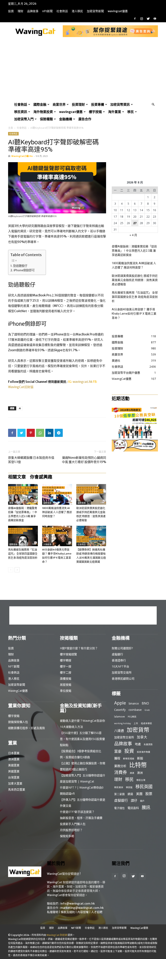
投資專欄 (97, 104)
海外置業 (114, 112)
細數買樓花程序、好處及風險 (26, 728)
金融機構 (65, 119)
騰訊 (146, 807)
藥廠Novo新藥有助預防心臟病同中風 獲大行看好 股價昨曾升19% (84, 460)
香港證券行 (119, 660)
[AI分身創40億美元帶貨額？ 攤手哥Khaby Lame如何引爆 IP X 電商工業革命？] (57, 536)
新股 (140, 758)
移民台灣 (140, 780)
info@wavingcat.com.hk (77, 903)
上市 (136, 723)
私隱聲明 (52, 912)
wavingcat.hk (83, 382)
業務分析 (120, 766)
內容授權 (83, 912)
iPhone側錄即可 (24, 270)
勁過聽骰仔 (20, 266)
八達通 (119, 731)
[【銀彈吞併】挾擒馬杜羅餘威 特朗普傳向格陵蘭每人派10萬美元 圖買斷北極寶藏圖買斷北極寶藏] (91, 536)
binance (134, 703)
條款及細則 (68, 912)
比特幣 (138, 765)
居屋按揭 (65, 685)
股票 (148, 794)
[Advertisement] (83, 70)
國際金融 (39, 104)
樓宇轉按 (65, 660)
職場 (11, 503)
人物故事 (47, 544)
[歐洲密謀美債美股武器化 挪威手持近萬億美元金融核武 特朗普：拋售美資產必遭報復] (91, 494)
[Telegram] (59, 433)
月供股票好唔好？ (71, 830)
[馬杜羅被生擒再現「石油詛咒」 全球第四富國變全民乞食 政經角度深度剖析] (23, 536)
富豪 (117, 751)
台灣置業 (13, 777)
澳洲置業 (13, 759)
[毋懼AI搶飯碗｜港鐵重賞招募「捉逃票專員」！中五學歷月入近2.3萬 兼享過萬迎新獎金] (23, 494)
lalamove (119, 716)
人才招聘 (96, 912)
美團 (139, 794)
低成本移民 (146, 723)
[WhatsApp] (40, 433)
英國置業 (13, 771)
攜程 (117, 758)
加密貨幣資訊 (120, 104)
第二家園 (119, 794)
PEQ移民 (132, 716)
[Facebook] (135, 18)
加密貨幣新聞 (95, 11)
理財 (20, 11)
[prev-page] (10, 569)
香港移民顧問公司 (123, 678)
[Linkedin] (49, 433)
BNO (145, 703)
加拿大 (142, 737)
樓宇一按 (65, 666)
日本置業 (13, 753)
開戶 (142, 800)
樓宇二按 (65, 672)
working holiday (122, 723)
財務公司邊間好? (122, 648)
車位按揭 (65, 691)
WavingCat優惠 (118, 11)
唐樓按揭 (65, 678)
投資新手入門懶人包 (72, 824)
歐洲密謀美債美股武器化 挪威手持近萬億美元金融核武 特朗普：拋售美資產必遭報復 (135, 280)
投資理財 (78, 104)
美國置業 (13, 765)
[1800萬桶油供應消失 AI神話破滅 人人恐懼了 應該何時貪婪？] (57, 494)
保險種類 (46, 119)
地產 (138, 744)
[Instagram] (141, 18)
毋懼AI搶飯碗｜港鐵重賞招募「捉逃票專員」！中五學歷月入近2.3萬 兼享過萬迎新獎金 (134, 251)
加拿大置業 (15, 783)
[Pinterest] (31, 433)
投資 (11, 11)
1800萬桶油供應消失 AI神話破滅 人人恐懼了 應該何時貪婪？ (57, 512)
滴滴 (132, 773)
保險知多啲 (67, 836)
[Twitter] (148, 18)
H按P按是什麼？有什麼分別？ (79, 648)
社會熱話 (62, 11)
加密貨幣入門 (24, 119)
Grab (147, 710)
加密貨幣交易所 (122, 672)
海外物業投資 (43, 112)
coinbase (135, 710)
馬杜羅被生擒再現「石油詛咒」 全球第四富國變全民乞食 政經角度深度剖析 (22, 553)
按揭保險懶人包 (18, 722)
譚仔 (134, 800)
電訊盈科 (133, 808)
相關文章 (17, 476)
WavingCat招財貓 (20, 387)
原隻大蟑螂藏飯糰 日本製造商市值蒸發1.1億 (31, 460)
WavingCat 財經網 (57, 935)
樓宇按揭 (95, 112)
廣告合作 (84, 119)
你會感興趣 (41, 476)
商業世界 (59, 104)
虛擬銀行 (117, 654)
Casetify (120, 710)
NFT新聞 (47, 11)
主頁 (10, 128)
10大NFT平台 (120, 666)
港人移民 (77, 11)
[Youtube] (155, 18)
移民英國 (143, 786)
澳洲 (140, 773)
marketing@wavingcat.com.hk (82, 908)
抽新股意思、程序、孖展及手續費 (81, 818)
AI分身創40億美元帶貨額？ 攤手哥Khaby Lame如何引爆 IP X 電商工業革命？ (134, 313)
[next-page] (17, 569)
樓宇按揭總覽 (68, 654)
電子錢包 (119, 808)
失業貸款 (148, 744)
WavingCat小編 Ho (22, 156)
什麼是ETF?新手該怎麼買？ (77, 812)
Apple (120, 703)
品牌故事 (32, 11)
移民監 (129, 787)
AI (20, 408)
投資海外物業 (143, 751)
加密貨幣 (138, 730)
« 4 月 (133, 235)
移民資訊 (20, 112)
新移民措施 (128, 758)
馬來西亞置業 (16, 789)
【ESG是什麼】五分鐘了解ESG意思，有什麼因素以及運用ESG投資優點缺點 (82, 739)
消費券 (120, 772)
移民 (130, 112)
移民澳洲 (118, 787)
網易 (130, 794)
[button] (153, 104)
